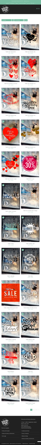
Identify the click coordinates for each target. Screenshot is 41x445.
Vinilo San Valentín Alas (30, 51)
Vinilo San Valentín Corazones (10, 83)
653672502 (26, 425)
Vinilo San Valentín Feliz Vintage (30, 210)
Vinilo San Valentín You (30, 115)
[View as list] (27, 20)
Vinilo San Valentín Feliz (10, 147)
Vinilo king (30, 276)
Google (34, 443)
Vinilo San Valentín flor (11, 51)
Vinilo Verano (11, 243)
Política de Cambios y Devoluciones (8, 433)
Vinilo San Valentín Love (30, 83)
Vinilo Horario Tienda (30, 403)
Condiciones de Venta (25, 430)
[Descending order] (13, 20)
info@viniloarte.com (26, 1)
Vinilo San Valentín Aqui (11, 115)
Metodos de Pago (25, 436)
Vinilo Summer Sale (30, 243)
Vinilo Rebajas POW (30, 339)
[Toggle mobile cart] (36, 8)
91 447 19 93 (26, 423)
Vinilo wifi (30, 371)
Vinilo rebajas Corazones (10, 211)
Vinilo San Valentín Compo (11, 178)
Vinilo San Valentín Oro (30, 147)
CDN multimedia (18, 443)
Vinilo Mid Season (30, 178)
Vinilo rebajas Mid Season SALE (11, 307)
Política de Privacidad (5, 430)
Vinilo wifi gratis (10, 403)
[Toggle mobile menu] (39, 8)
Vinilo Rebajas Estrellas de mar (30, 307)
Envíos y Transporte (25, 433)
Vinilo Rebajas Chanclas (11, 339)
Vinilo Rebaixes (10, 371)
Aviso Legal (4, 436)
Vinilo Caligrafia (10, 276)
